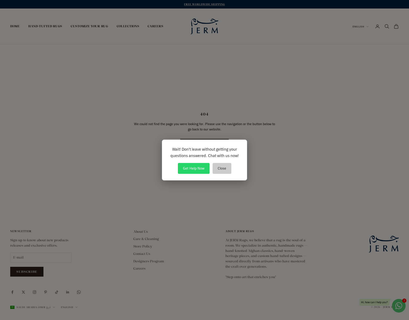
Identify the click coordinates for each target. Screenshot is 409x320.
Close (222, 168)
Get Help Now (193, 168)
